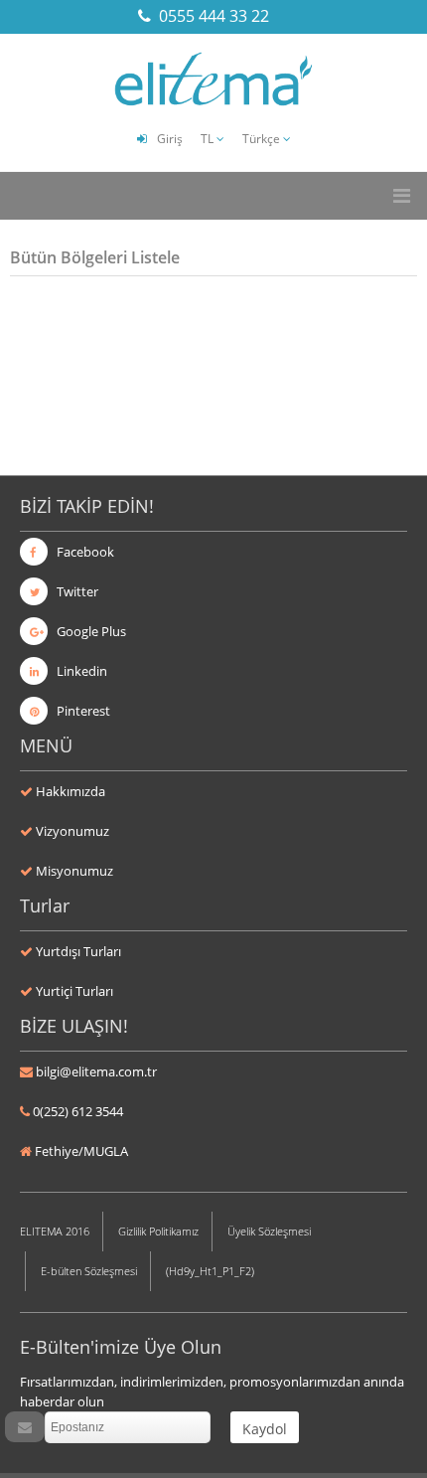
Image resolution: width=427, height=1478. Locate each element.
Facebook (84, 552)
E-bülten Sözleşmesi (89, 1270)
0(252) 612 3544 (78, 1111)
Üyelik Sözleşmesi (269, 1231)
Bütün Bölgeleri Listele (95, 257)
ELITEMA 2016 (54, 1231)
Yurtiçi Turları (74, 991)
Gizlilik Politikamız (158, 1231)
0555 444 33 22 (214, 16)
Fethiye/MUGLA (81, 1151)
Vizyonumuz (72, 831)
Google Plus (90, 631)
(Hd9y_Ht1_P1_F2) (210, 1270)
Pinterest (82, 711)
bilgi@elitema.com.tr (96, 1071)
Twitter (76, 591)
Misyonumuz (74, 871)
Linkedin (80, 671)
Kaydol (264, 1428)
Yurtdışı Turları (78, 951)
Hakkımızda (70, 791)
